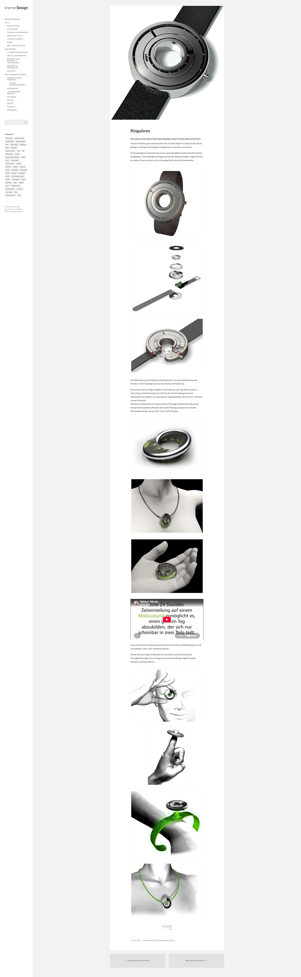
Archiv (10, 100)
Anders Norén (17, 211)
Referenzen (12, 88)
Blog (7, 22)
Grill (18, 151)
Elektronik (12, 29)
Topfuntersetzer (10, 189)
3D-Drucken (9, 138)
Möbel (10, 42)
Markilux (8, 166)
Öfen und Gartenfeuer (17, 32)
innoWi (23, 157)
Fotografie (14, 147)
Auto (7, 144)
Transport (19, 189)
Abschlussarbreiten (16, 56)
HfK (23, 151)
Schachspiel (15, 179)
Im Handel (12, 97)
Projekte (11, 71)
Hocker (17, 154)
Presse (10, 103)
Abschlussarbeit (19, 138)
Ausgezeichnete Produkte (14, 79)
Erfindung (23, 144)
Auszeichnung (10, 141)
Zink (19, 195)
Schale (23, 179)
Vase (16, 192)
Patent (8, 173)
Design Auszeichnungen (17, 84)
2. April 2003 (136, 940)
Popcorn (14, 173)
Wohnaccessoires (11, 195)
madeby (18, 163)
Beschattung (13, 26)
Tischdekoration (15, 186)
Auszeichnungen (20, 141)
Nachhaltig (15, 170)
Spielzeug (8, 182)
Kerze (7, 160)
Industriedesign (12, 19)
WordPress (19, 209)
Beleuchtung (14, 144)
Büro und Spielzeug (16, 46)
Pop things (22, 173)
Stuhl (15, 182)
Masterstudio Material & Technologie (13, 61)
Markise (15, 166)
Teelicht (21, 182)
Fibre (7, 147)
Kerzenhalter (15, 160)
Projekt (8, 179)
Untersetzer (9, 192)
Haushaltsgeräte (15, 39)
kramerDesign (15, 207)
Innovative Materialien (12, 67)
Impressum (12, 110)
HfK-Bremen (10, 49)
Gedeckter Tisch (14, 36)
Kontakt (11, 107)
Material (22, 166)
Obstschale (23, 170)
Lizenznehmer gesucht (13, 93)
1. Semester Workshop (17, 52)
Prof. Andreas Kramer (15, 75)
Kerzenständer (10, 163)
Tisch (7, 186)
